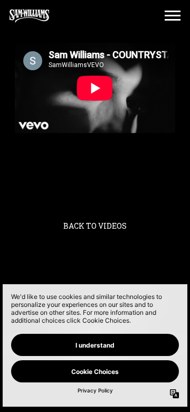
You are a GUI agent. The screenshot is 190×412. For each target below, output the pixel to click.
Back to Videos (95, 226)
